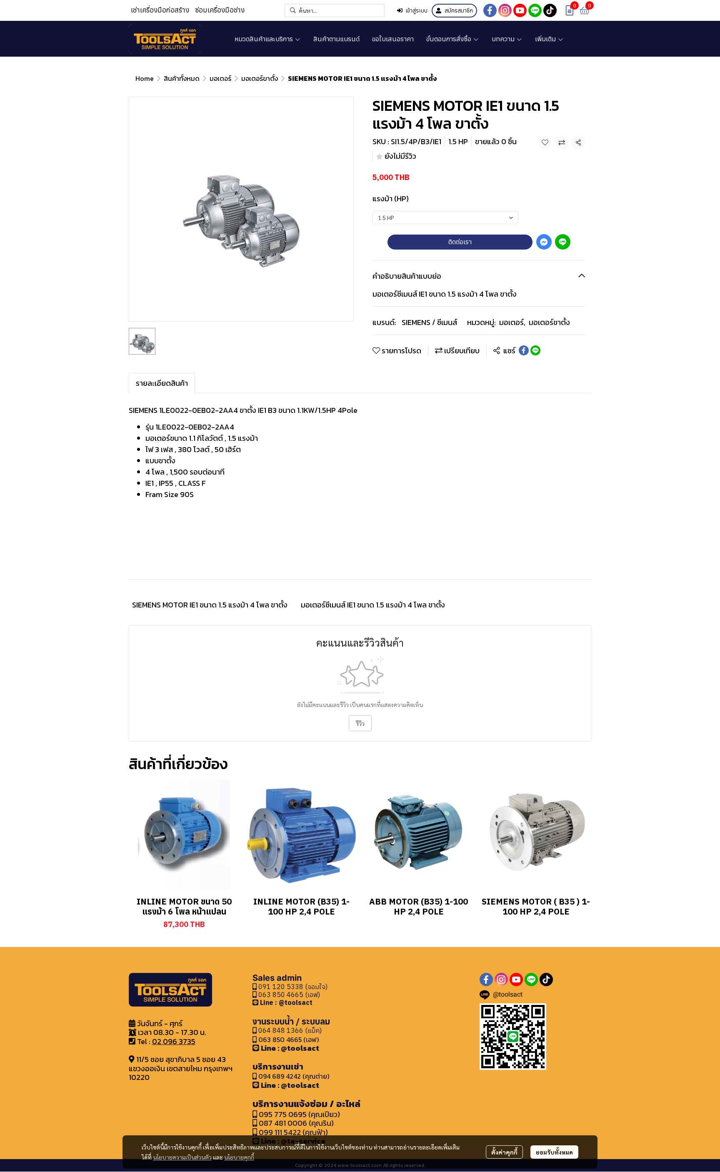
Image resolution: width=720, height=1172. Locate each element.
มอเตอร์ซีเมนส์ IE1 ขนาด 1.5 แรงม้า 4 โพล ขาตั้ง (373, 604)
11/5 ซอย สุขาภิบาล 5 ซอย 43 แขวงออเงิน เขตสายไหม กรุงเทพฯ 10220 (180, 1068)
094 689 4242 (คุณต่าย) (293, 1076)
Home (144, 78)
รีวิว (360, 723)
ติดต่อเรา (460, 241)
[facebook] (490, 10)
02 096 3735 (173, 1041)
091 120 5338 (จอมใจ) (292, 986)
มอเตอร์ (220, 78)
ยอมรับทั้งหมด (554, 1152)
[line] (535, 10)
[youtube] (520, 10)
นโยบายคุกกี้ (239, 1157)
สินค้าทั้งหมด (182, 78)
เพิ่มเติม (546, 39)
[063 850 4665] (256, 1002)
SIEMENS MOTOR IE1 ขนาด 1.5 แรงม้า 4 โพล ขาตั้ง (210, 604)
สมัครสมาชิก (459, 10)
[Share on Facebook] (524, 350)
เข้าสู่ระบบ (417, 10)
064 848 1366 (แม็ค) (290, 1030)
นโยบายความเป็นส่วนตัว (182, 1157)
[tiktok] (550, 10)
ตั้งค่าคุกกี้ (504, 1152)
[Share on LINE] (535, 350)
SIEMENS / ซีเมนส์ (429, 322)
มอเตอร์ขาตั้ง (259, 78)
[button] (334, 10)
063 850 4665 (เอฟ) (288, 994)
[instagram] (505, 10)
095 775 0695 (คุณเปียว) (299, 1114)
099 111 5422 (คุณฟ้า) (292, 1132)
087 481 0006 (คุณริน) (296, 1123)
